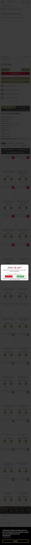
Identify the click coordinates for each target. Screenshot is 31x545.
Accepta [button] (15, 541)
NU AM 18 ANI (9, 276)
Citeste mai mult (6, 537)
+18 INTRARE (20, 276)
